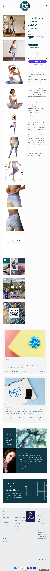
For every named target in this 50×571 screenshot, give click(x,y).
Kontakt (16, 529)
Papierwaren (6, 541)
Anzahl (29, 50)
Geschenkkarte (18, 526)
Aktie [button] (31, 67)
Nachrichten (17, 523)
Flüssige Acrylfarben (5, 545)
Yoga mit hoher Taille (35, 47)
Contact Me (44, 569)
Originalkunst (6, 514)
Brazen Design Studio (26, 570)
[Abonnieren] (23, 559)
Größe (31, 36)
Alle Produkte (6, 551)
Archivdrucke (6, 522)
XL (30, 39)
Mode (4, 538)
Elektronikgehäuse (7, 531)
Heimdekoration (7, 525)
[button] (3, 6)
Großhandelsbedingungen (20, 520)
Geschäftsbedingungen (20, 517)
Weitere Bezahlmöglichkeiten (37, 64)
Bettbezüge (5, 528)
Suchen (16, 514)
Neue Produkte (6, 548)
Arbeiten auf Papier (6, 518)
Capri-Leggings (33, 44)
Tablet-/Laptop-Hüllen (6, 534)
